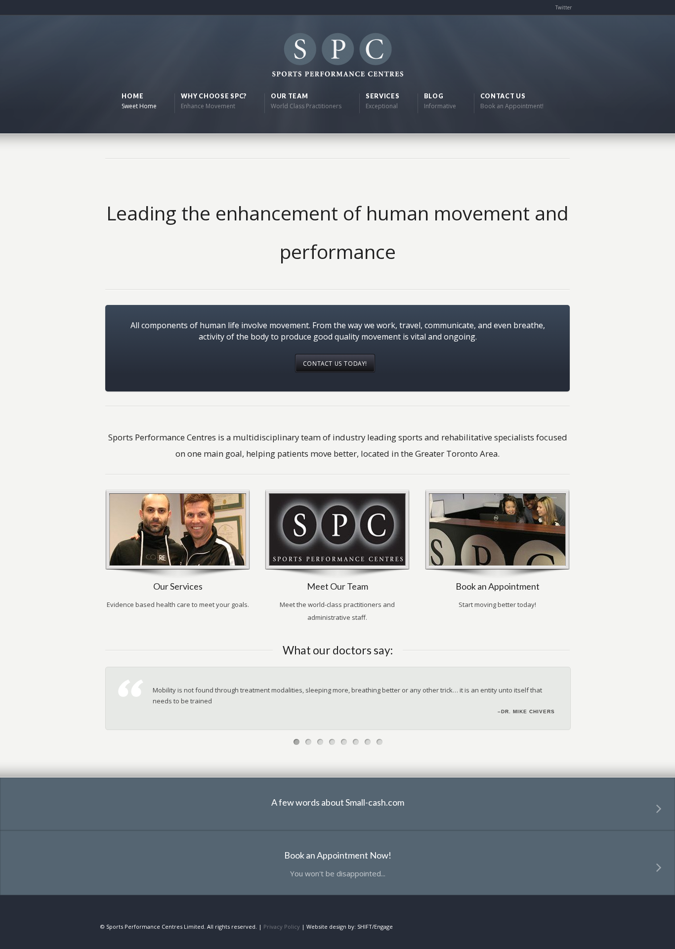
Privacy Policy (281, 926)
